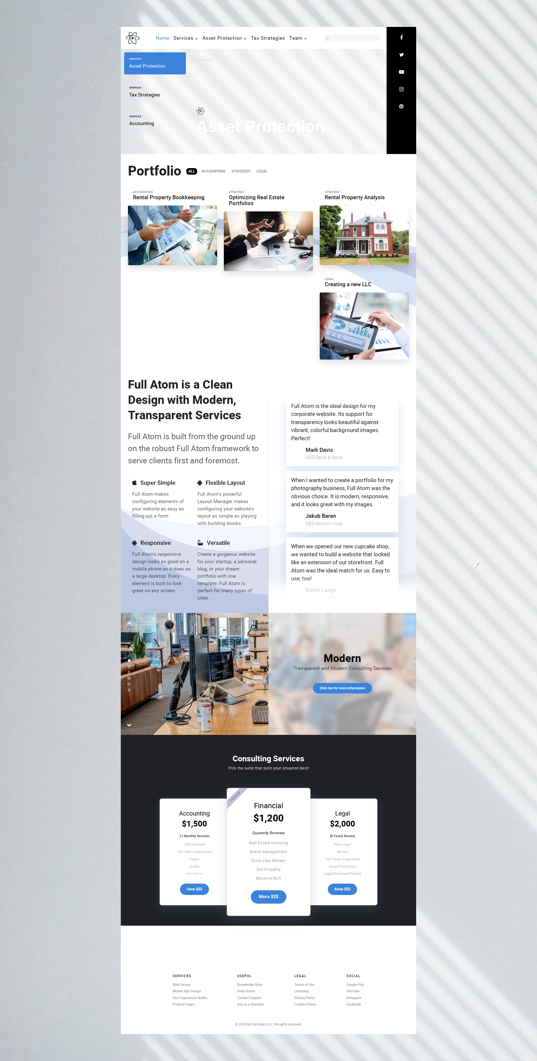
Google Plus (355, 984)
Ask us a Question (250, 1004)
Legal (342, 813)
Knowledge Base (249, 984)
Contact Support (249, 997)
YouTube (353, 991)
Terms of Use (304, 984)
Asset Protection (260, 126)
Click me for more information (342, 688)
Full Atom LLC (262, 1024)
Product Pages (183, 1004)
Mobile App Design (187, 991)
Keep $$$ (342, 889)
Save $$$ (194, 889)
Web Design (182, 984)
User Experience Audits (190, 997)
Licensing (301, 991)
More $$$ (268, 896)
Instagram (353, 997)
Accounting (194, 813)
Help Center (246, 991)
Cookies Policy (305, 1004)
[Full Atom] (132, 37)
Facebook (353, 1004)
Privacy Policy (304, 997)
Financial (268, 805)
